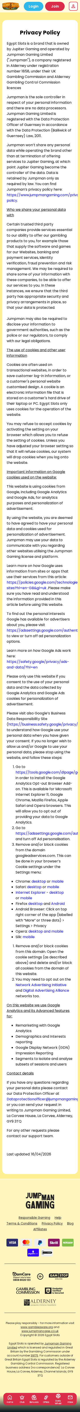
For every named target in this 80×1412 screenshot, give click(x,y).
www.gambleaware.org (37, 1327)
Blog (70, 1223)
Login (33, 6)
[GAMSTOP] (59, 1276)
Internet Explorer (31, 892)
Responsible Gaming (34, 1217)
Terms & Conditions (21, 1223)
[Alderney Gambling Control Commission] (40, 1302)
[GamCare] (22, 1276)
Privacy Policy (52, 1223)
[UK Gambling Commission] (27, 1291)
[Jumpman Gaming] (40, 1207)
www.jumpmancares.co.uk (40, 1331)
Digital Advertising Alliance (46, 990)
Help (58, 1217)
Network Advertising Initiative (41, 984)
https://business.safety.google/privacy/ (43, 724)
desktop (39, 881)
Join (55, 6)
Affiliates (40, 1229)
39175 (34, 1355)
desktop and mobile (45, 931)
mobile (58, 881)
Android (58, 903)
